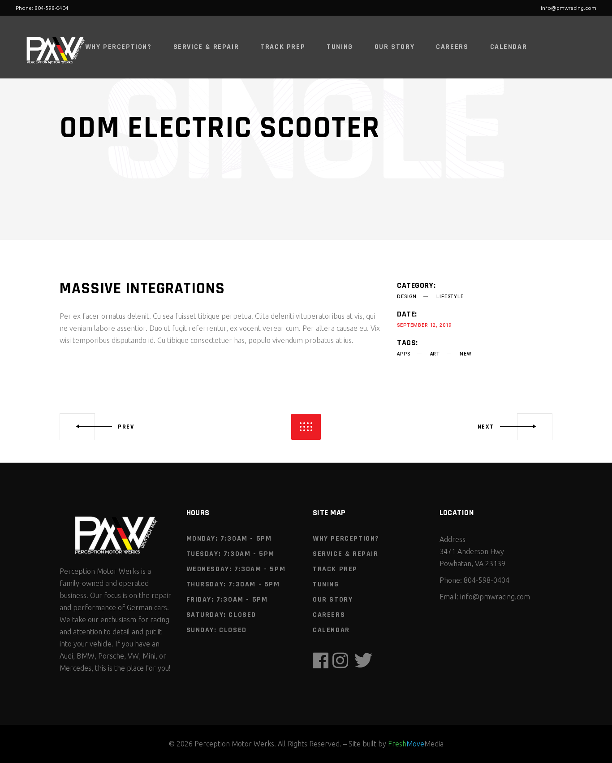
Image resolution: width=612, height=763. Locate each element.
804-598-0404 (486, 580)
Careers (329, 615)
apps (403, 354)
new (465, 354)
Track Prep (335, 569)
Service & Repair (346, 554)
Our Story (333, 599)
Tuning (326, 584)
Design (407, 296)
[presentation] (106, 246)
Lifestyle (449, 296)
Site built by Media (396, 744)
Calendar (331, 630)
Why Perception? (346, 538)
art (435, 354)
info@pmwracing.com (568, 8)
